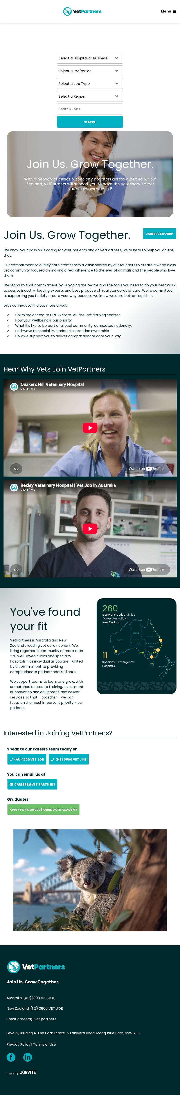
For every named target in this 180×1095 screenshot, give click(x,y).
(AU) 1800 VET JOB (39, 997)
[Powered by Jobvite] (21, 1072)
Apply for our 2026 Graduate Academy (43, 809)
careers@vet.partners (36, 1019)
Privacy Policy (18, 1044)
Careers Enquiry (159, 234)
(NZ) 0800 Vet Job (71, 759)
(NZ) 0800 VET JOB (46, 1008)
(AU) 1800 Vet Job (29, 759)
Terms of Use (44, 1044)
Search (90, 122)
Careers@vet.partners (34, 784)
